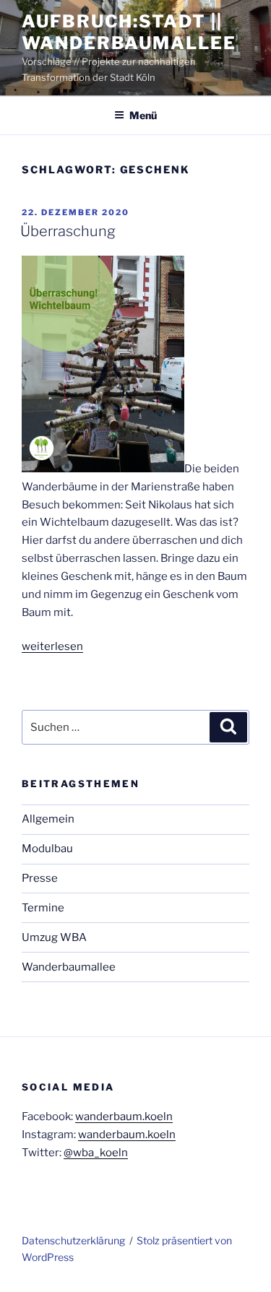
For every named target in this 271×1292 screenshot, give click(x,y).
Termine (43, 907)
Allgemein (48, 818)
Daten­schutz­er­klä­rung (73, 1240)
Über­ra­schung (68, 231)
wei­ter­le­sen (52, 646)
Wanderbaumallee (69, 967)
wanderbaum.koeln (124, 1116)
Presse (40, 878)
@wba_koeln (96, 1152)
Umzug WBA (54, 937)
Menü (143, 115)
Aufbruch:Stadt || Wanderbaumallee (129, 32)
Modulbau (47, 848)
